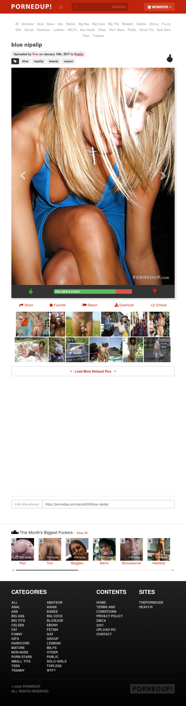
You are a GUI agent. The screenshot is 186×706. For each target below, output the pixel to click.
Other (102, 29)
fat (14, 629)
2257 (100, 625)
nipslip (39, 61)
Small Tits (147, 29)
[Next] (163, 183)
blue (25, 61)
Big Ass (83, 24)
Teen (86, 35)
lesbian (59, 29)
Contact (104, 634)
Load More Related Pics (93, 371)
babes (70, 24)
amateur (28, 24)
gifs (18, 29)
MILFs (72, 29)
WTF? (51, 670)
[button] (89, 304)
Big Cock (98, 24)
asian (51, 24)
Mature (18, 647)
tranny (17, 670)
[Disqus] (93, 436)
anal (40, 24)
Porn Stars (117, 29)
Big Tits (113, 24)
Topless (98, 35)
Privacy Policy (109, 616)
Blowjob (127, 24)
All (17, 24)
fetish (52, 629)
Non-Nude (87, 29)
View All (82, 533)
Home (101, 602)
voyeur (68, 61)
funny (166, 24)
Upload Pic (106, 629)
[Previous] (22, 183)
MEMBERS (160, 7)
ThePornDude (151, 602)
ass (60, 24)
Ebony (154, 24)
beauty (53, 61)
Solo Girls (164, 29)
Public (78, 54)
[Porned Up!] (31, 6)
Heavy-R (146, 607)
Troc (35, 54)
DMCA (101, 620)
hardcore (43, 29)
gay (50, 634)
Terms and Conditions (106, 609)
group (29, 29)
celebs (141, 24)
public (132, 29)
